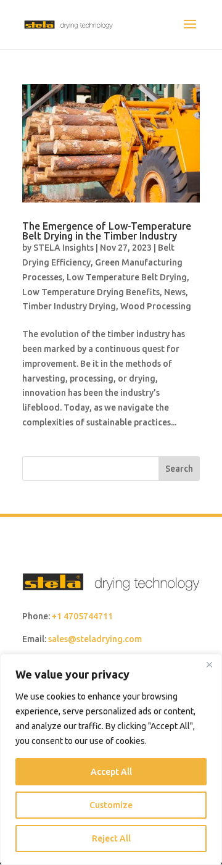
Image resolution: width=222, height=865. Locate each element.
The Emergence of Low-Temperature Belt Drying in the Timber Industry (106, 230)
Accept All (111, 772)
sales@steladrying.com (95, 639)
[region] (111, 759)
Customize (111, 805)
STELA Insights (63, 248)
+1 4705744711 (82, 616)
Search (179, 469)
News (175, 292)
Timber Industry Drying (69, 306)
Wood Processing (155, 306)
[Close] (209, 664)
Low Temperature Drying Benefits (91, 292)
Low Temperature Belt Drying (127, 277)
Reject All (111, 838)
